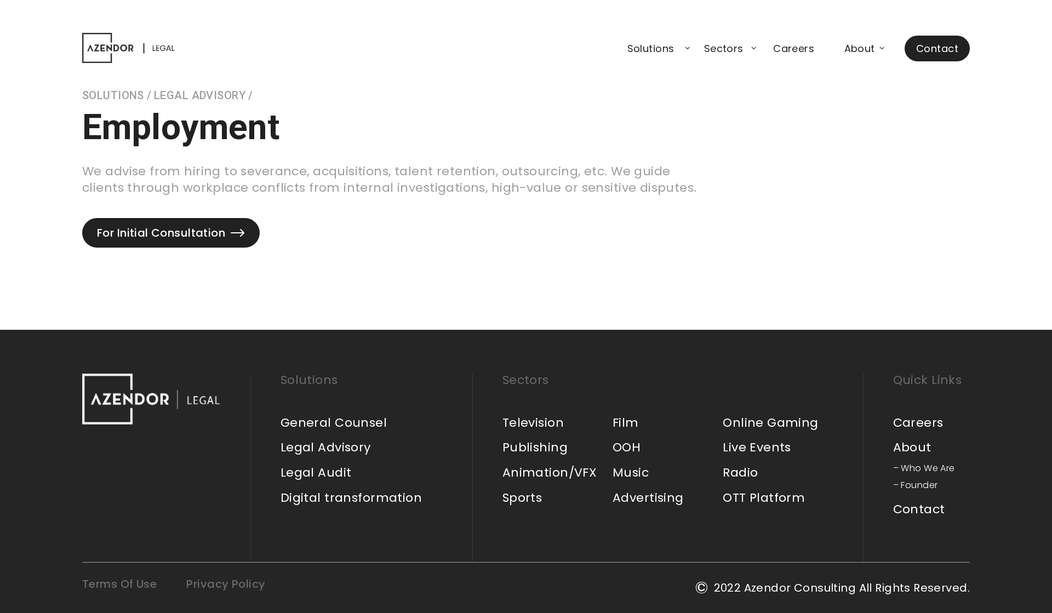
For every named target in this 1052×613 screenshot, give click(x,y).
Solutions (650, 48)
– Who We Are (924, 468)
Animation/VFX (549, 472)
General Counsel (334, 422)
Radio (740, 472)
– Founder (915, 485)
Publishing (535, 447)
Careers (793, 48)
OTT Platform (764, 497)
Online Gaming (770, 422)
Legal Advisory (326, 447)
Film (626, 422)
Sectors (724, 48)
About (859, 48)
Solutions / (117, 95)
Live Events (757, 447)
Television (533, 422)
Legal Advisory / (203, 95)
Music (631, 472)
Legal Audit (316, 472)
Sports (522, 497)
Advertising (648, 497)
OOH (627, 447)
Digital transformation (351, 497)
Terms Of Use (119, 584)
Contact (937, 48)
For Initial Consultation (161, 232)
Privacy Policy (225, 584)
